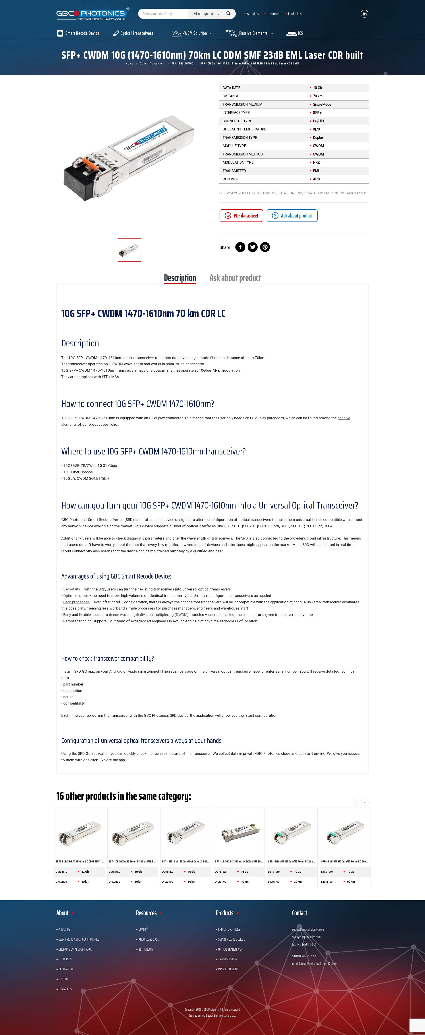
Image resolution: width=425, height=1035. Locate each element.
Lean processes (76, 602)
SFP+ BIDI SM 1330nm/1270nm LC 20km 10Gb (292, 861)
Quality (143, 929)
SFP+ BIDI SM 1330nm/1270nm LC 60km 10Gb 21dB (345, 861)
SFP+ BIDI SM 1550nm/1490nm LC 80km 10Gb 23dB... (186, 861)
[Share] (240, 247)
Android (115, 671)
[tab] (292, 215)
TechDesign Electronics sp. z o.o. (218, 1015)
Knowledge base (149, 939)
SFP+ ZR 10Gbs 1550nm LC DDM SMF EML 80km (133, 861)
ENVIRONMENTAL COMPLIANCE (75, 949)
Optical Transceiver (230, 949)
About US (64, 929)
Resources (65, 959)
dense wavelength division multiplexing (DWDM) (149, 614)
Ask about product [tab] (235, 279)
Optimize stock (76, 595)
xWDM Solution (227, 959)
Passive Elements (228, 969)
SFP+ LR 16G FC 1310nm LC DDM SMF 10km (239, 861)
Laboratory (66, 969)
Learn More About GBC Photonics (79, 939)
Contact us (65, 989)
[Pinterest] (265, 247)
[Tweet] (253, 247)
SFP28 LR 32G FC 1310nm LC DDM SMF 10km (80, 861)
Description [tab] (180, 279)
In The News (146, 949)
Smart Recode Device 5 (231, 939)
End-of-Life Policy (229, 929)
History (63, 979)
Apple (132, 671)
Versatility (71, 589)
